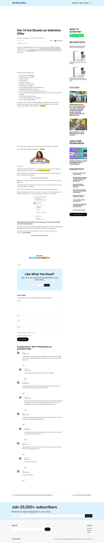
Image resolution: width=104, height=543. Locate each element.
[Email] (47, 258)
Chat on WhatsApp (78, 35)
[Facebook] (30, 258)
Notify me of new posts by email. (24, 335)
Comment (19, 300)
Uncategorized (26, 38)
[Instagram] (40, 258)
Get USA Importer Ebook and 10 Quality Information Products (78, 46)
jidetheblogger (59, 40)
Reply (23, 365)
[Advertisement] (52, 16)
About (62, 538)
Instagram (89, 530)
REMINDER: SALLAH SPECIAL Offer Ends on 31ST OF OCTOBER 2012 (78, 79)
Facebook (89, 528)
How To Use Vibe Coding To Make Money (79, 174)
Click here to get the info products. (40, 177)
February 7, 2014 (27, 459)
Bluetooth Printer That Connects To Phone (78, 196)
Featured (70, 538)
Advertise (66, 538)
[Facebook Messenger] (37, 258)
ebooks (19, 264)
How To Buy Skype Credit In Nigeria (82, 495)
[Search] (47, 529)
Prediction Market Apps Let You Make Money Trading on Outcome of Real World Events (80, 179)
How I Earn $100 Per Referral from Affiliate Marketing (78, 185)
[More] (49, 258)
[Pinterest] (44, 258)
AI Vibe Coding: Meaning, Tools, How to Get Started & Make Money (79, 191)
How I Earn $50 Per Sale (79, 210)
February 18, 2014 (25, 472)
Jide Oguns (26, 368)
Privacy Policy (80, 538)
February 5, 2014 (25, 353)
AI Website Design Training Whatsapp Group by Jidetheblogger (78, 162)
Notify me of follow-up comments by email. (26, 332)
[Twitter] (35, 258)
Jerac (23, 470)
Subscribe (47, 285)
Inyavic (23, 442)
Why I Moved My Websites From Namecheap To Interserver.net (80, 205)
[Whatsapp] (33, 258)
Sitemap (74, 538)
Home (18, 38)
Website (18, 326)
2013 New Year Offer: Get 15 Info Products (78, 62)
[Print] (42, 258)
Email (18, 321)
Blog (21, 38)
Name (18, 315)
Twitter (88, 532)
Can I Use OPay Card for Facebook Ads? (79, 200)
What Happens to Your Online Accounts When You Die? (77, 133)
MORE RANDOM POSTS (78, 214)
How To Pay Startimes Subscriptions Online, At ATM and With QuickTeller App (32, 495)
